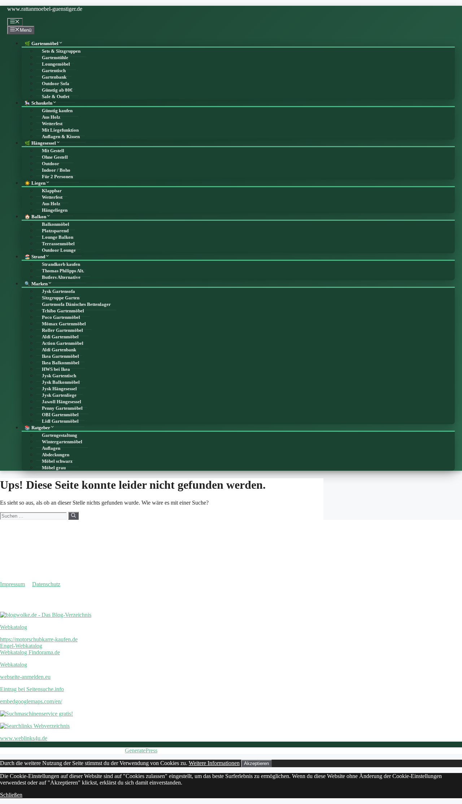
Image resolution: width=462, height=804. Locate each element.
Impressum (12, 584)
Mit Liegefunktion (60, 130)
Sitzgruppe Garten (60, 297)
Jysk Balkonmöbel (61, 382)
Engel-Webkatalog (21, 646)
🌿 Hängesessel (40, 143)
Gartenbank (54, 77)
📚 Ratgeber (37, 427)
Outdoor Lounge (59, 250)
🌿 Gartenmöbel (41, 43)
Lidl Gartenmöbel (60, 421)
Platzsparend (55, 230)
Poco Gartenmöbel (61, 317)
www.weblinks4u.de (23, 738)
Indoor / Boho (56, 170)
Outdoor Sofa (55, 83)
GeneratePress (141, 750)
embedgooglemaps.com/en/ (31, 701)
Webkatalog (13, 627)
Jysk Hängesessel (59, 388)
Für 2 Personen (57, 176)
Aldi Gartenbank (59, 349)
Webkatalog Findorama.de (30, 652)
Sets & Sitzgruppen (61, 51)
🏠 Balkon (35, 216)
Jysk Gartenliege (59, 395)
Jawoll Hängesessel (61, 401)
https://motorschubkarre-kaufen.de (39, 639)
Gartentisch (54, 70)
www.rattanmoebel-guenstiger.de (44, 9)
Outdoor (50, 163)
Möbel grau (54, 467)
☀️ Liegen (35, 183)
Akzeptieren (256, 763)
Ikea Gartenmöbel (60, 356)
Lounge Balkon (57, 237)
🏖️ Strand (35, 256)
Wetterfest (52, 123)
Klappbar (52, 190)
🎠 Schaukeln (38, 103)
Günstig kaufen (57, 110)
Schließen (11, 795)
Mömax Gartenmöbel (64, 323)
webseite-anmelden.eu (25, 677)
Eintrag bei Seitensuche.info (32, 689)
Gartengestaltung (59, 435)
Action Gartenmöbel (62, 343)
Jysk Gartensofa (58, 291)
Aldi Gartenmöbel (60, 336)
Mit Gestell (53, 150)
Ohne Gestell (55, 157)
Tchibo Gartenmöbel (63, 310)
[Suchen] (73, 516)
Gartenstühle (55, 57)
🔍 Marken (36, 283)
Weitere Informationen (214, 763)
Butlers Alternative (61, 277)
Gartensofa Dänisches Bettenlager (76, 304)
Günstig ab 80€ (57, 90)
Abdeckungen (55, 454)
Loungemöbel (56, 64)
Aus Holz (51, 117)
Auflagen (51, 448)
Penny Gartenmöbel (62, 408)
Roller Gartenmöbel (62, 330)
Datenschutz (46, 584)
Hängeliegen (54, 210)
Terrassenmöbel (58, 243)
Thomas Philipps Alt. (63, 270)
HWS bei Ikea (56, 369)
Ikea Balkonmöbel (60, 362)
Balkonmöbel (55, 224)
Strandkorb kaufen (61, 264)
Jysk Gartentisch (59, 375)
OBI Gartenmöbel (60, 414)
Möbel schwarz (57, 461)
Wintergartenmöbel (62, 441)
